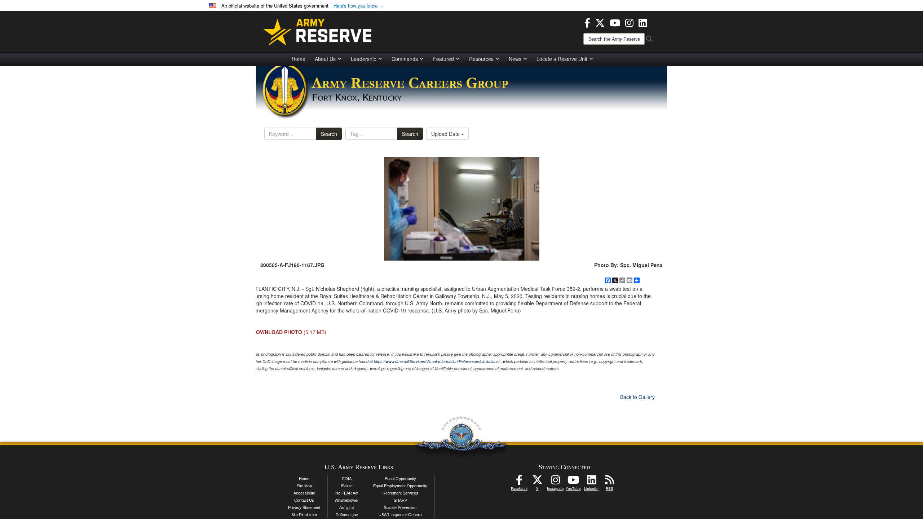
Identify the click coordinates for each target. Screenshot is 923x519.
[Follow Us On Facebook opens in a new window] (519, 482)
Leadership (363, 58)
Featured (443, 58)
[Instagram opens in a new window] (629, 22)
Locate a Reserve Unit (561, 58)
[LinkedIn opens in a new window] (643, 22)
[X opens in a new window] (600, 22)
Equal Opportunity (400, 478)
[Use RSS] (609, 482)
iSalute (347, 486)
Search (329, 133)
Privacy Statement (304, 507)
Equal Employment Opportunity (400, 486)
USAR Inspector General (400, 515)
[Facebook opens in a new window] (587, 22)
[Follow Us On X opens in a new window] (537, 482)
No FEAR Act (346, 493)
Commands (405, 58)
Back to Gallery (637, 396)
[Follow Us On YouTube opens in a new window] (573, 482)
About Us (325, 58)
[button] (359, 6)
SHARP (400, 500)
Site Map (304, 486)
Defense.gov (347, 515)
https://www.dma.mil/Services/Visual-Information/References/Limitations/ (437, 361)
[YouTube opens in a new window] (615, 22)
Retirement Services (400, 493)
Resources (481, 58)
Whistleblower (347, 500)
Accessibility (304, 493)
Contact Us (304, 500)
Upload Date (446, 133)
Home (298, 58)
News (515, 58)
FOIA (347, 478)
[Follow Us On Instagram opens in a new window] (555, 482)
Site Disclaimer (304, 515)
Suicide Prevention (400, 507)
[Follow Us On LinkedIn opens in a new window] (591, 482)
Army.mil (346, 507)
